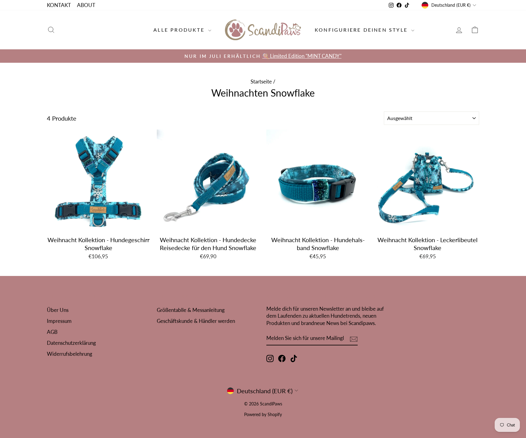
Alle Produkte (180, 30)
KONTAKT (59, 5)
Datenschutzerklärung (71, 343)
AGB (52, 332)
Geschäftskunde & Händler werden (196, 321)
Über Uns (57, 310)
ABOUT (86, 5)
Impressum (59, 321)
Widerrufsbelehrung (69, 354)
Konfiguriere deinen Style (362, 30)
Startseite (261, 81)
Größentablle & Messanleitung (191, 310)
